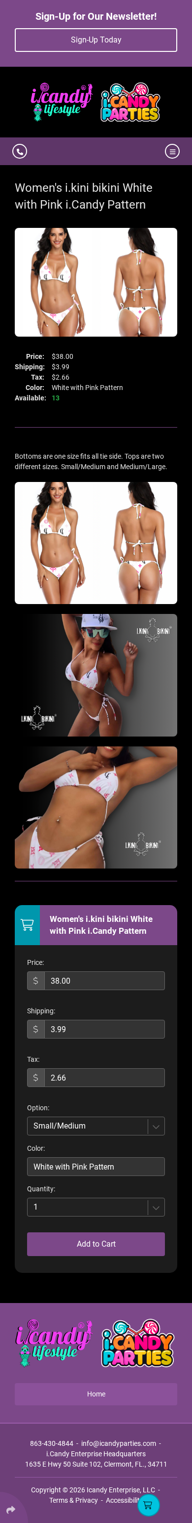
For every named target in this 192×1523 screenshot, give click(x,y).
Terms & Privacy (73, 1500)
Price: (35, 962)
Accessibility (124, 1500)
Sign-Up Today (96, 39)
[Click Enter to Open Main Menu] (171, 151)
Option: (38, 1108)
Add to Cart (96, 1244)
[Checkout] (148, 1505)
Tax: (33, 1059)
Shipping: (41, 1011)
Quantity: (41, 1189)
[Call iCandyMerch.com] (19, 151)
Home (96, 1394)
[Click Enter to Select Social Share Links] (14, 1507)
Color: (36, 1148)
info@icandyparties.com (118, 1443)
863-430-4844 (51, 1443)
